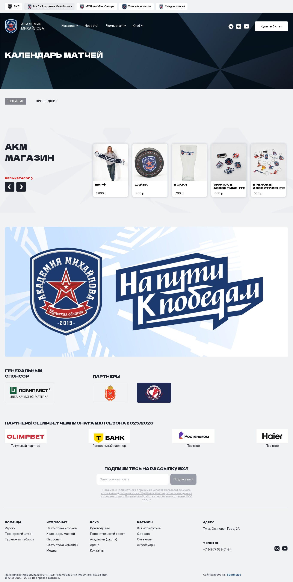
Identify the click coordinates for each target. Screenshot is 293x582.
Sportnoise (234, 574)
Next (16, 187)
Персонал (54, 539)
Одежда (143, 534)
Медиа (52, 550)
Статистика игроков (62, 528)
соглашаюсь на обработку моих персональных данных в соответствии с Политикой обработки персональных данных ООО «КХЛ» (146, 496)
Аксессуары (146, 545)
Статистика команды (62, 545)
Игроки (10, 528)
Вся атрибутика (149, 528)
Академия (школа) (103, 539)
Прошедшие (47, 101)
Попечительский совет (107, 534)
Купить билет (271, 26)
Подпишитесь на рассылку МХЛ (146, 468)
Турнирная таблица (19, 539)
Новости (91, 25)
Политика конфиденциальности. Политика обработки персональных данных (56, 574)
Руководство (100, 528)
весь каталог (17, 178)
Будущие (16, 101)
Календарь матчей (61, 534)
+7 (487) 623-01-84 (217, 549)
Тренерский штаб (18, 534)
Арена (94, 545)
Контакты (97, 550)
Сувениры (144, 539)
